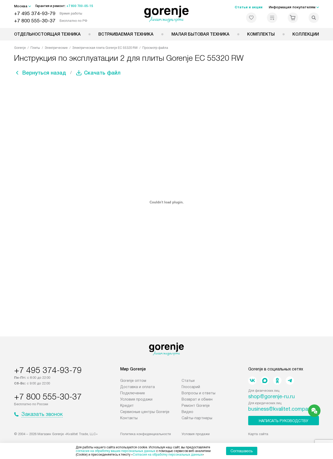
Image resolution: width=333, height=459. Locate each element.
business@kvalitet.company (280, 409)
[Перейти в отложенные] (251, 17)
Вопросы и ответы (198, 393)
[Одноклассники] (277, 380)
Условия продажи (136, 399)
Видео (187, 412)
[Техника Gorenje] (167, 14)
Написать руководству (283, 421)
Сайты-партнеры (197, 418)
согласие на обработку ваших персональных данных (115, 451)
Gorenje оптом (133, 380)
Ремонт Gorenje (196, 405)
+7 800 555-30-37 (34, 20)
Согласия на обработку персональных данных (167, 454)
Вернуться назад (44, 73)
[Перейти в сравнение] (272, 17)
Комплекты (261, 34)
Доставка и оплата (137, 387)
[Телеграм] (290, 380)
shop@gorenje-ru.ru (271, 396)
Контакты (129, 418)
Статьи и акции (248, 7)
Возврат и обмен (197, 399)
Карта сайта (258, 434)
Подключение (132, 393)
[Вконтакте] (252, 380)
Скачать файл (102, 73)
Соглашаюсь (241, 451)
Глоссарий (191, 387)
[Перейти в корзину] (293, 17)
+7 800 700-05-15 (79, 6)
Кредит (127, 405)
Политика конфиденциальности (145, 434)
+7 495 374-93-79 (34, 13)
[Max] (265, 380)
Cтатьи (188, 380)
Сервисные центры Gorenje (144, 412)
